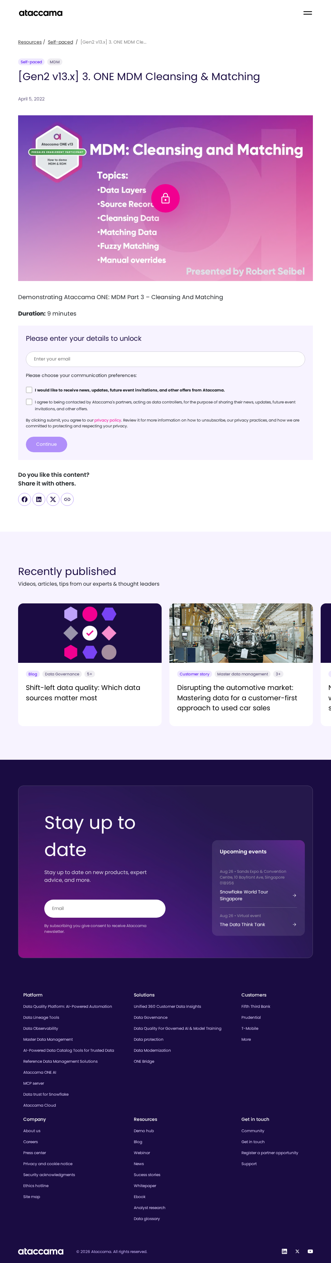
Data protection (149, 1039)
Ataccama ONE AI (39, 1072)
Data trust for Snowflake (46, 1094)
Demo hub (144, 1130)
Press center (34, 1152)
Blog (138, 1141)
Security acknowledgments (49, 1174)
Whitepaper (145, 1185)
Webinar (142, 1152)
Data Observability (40, 1028)
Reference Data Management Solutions (60, 1061)
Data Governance (150, 1017)
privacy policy (107, 420)
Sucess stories (147, 1174)
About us (31, 1130)
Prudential (251, 1017)
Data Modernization (152, 1050)
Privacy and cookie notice (47, 1163)
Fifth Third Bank (255, 1006)
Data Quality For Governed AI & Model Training (177, 1028)
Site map (31, 1196)
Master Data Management (48, 1039)
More (246, 1039)
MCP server (33, 1083)
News (139, 1163)
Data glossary (147, 1218)
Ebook (139, 1196)
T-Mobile (249, 1028)
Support (249, 1163)
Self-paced (60, 42)
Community (252, 1130)
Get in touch (253, 1141)
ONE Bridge (144, 1061)
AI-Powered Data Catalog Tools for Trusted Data (68, 1050)
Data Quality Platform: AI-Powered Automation (67, 1006)
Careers (30, 1141)
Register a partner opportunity (269, 1152)
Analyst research (150, 1207)
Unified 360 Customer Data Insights (167, 1006)
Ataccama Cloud (39, 1105)
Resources (30, 42)
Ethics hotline (35, 1185)
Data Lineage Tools (41, 1017)
